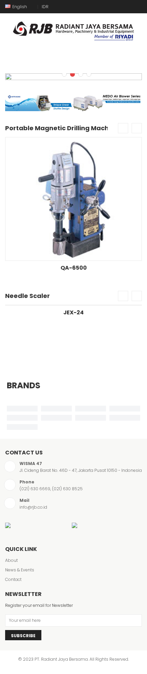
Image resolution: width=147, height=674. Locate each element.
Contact (13, 579)
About (11, 560)
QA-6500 (74, 268)
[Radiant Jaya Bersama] (73, 29)
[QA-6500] (73, 199)
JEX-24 (73, 312)
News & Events (19, 570)
